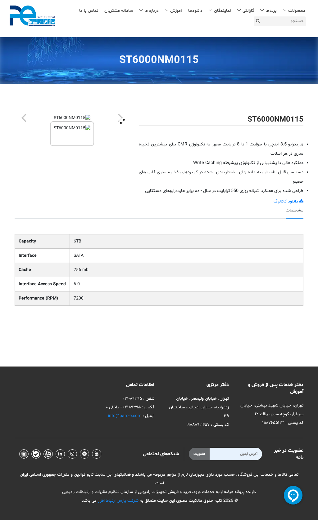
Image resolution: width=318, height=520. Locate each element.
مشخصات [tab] (294, 210)
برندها (271, 11)
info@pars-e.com (124, 416)
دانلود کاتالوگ (286, 201)
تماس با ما (88, 11)
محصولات (296, 11)
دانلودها (195, 11)
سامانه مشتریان (118, 11)
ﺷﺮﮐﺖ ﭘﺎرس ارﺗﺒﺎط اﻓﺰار (118, 501)
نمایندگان (222, 11)
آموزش (176, 11)
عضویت (199, 453)
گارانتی (248, 11)
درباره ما (151, 11)
